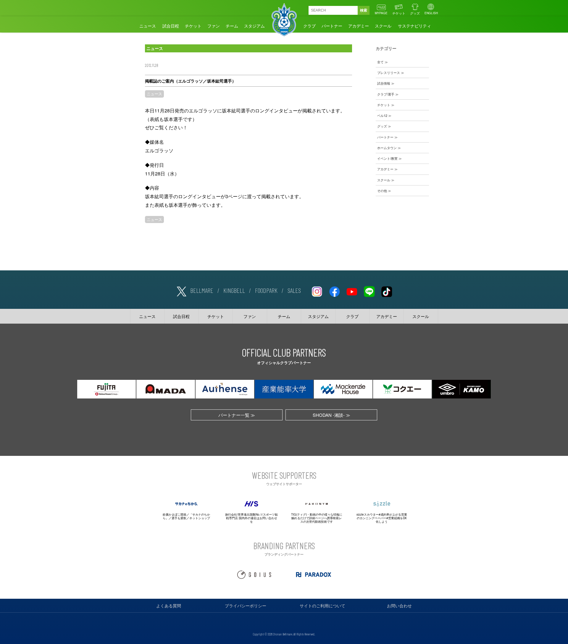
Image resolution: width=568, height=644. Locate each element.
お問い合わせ (399, 606)
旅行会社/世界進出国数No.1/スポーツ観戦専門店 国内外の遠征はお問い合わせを (251, 518)
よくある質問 (168, 606)
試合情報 (383, 83)
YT (352, 290)
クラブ (309, 26)
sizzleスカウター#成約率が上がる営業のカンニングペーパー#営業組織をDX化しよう (381, 518)
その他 (382, 190)
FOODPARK (266, 290)
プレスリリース (388, 72)
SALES (294, 290)
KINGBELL (234, 290)
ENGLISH (431, 13)
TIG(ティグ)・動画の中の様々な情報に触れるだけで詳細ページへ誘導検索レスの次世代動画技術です (316, 518)
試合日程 (170, 26)
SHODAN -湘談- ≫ (331, 415)
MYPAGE (381, 13)
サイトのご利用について (322, 606)
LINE (369, 290)
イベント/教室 (387, 158)
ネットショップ (199, 518)
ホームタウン (387, 147)
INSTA (317, 290)
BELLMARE (201, 290)
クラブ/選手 (385, 94)
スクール (383, 26)
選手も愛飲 (179, 518)
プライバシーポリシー (245, 606)
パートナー (332, 26)
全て (380, 61)
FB (334, 290)
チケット (398, 13)
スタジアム (254, 26)
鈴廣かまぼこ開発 (174, 514)
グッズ (415, 13)
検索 (363, 10)
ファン (213, 26)
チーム (232, 26)
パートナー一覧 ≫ (236, 415)
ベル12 (382, 115)
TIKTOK (387, 290)
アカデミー (358, 26)
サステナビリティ (414, 26)
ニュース (147, 26)
